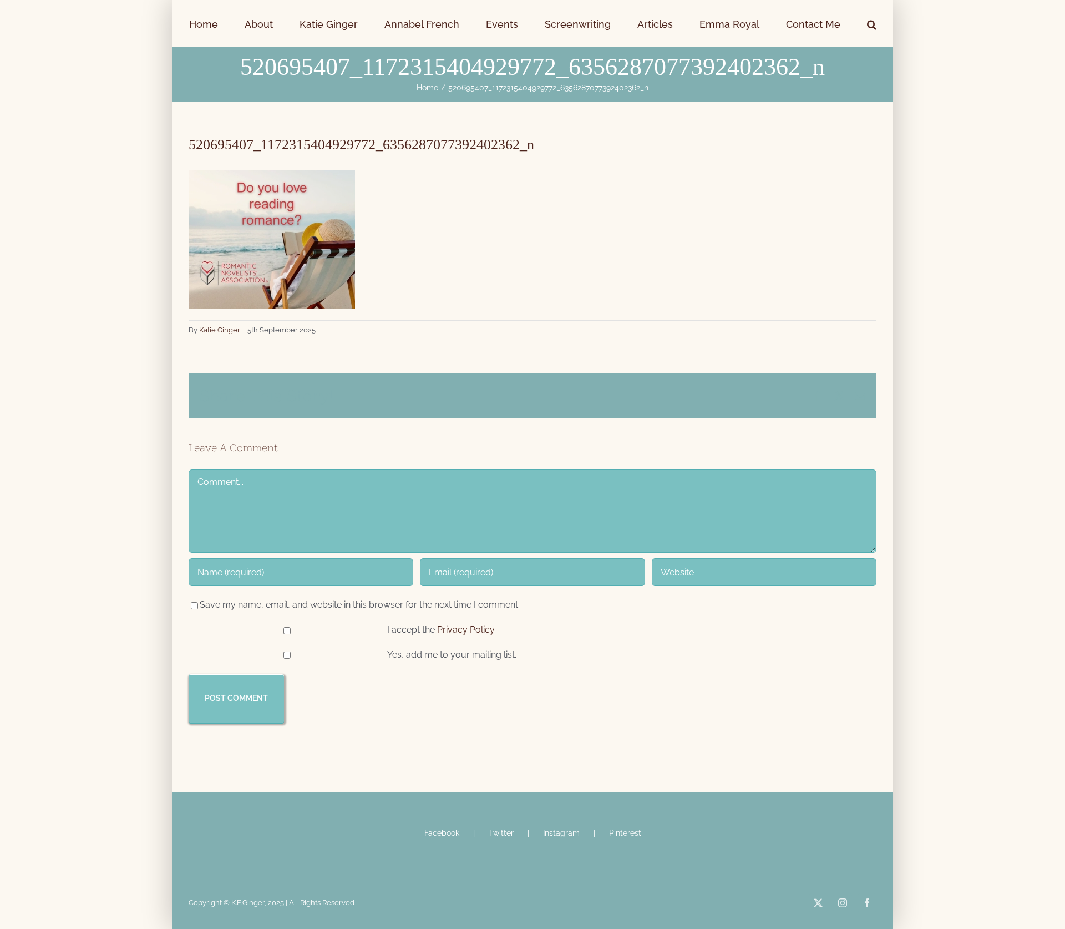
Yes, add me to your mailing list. (450, 654)
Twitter (501, 833)
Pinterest (625, 833)
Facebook (441, 833)
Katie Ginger (219, 330)
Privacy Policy (466, 629)
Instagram (561, 833)
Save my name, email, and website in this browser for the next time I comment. (360, 604)
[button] (807, 23)
